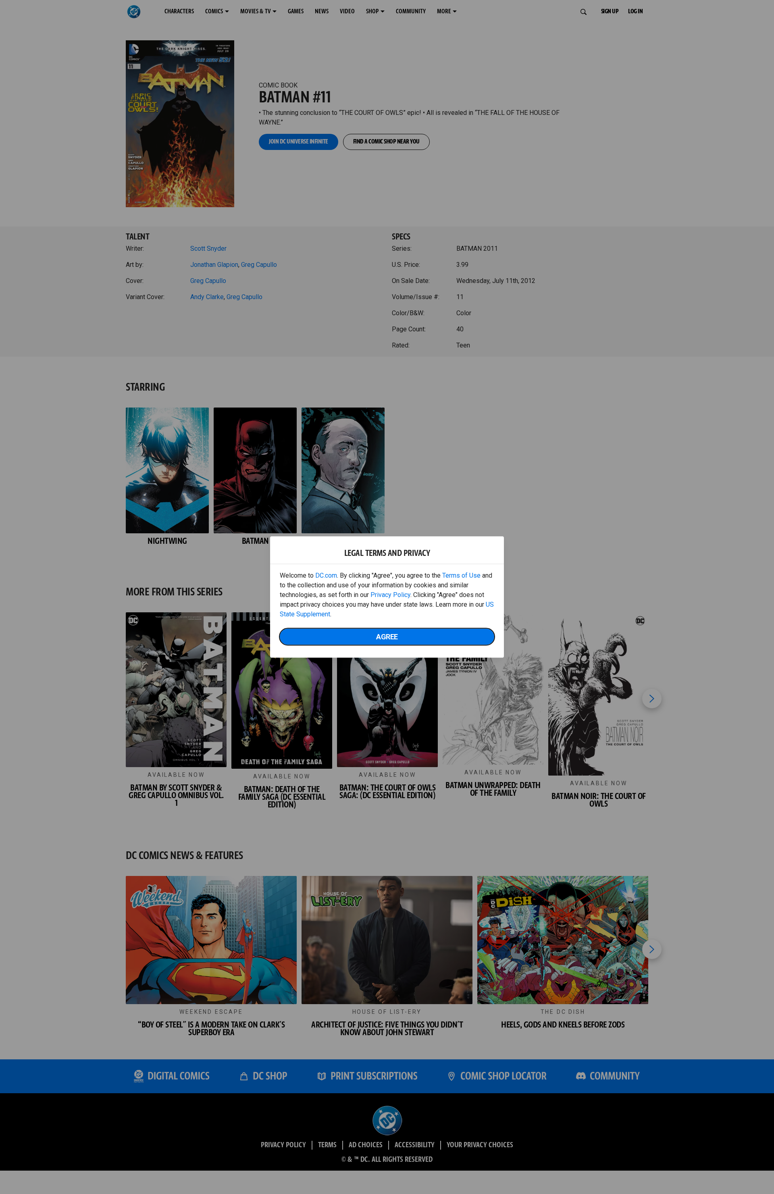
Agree (387, 636)
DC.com (326, 575)
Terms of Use (461, 575)
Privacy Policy (390, 595)
